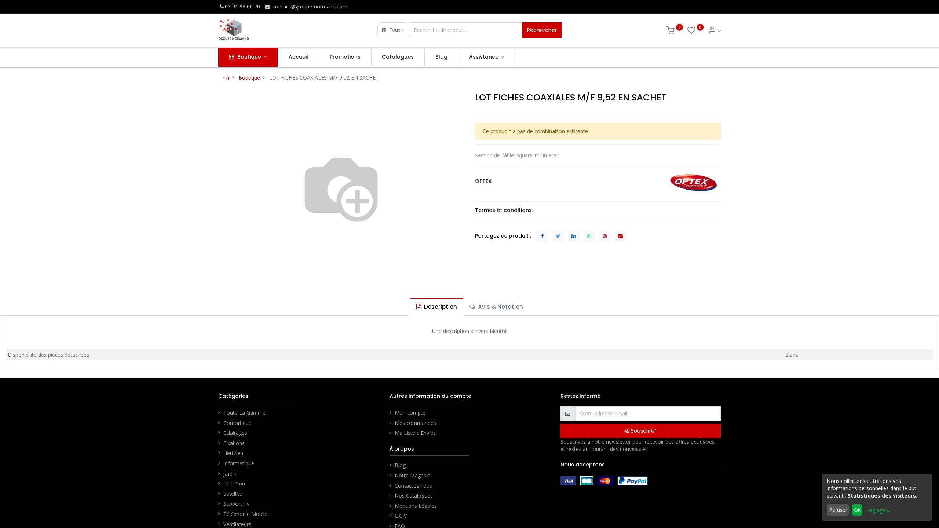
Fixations (234, 443)
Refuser (838, 509)
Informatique (238, 463)
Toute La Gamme (244, 412)
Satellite (232, 493)
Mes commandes (415, 422)
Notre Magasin (412, 475)
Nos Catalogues (414, 495)
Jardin (230, 473)
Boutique (249, 77)
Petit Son (234, 483)
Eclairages (235, 432)
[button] (393, 30)
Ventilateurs (237, 524)
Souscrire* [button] (643, 430)
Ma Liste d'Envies (415, 432)
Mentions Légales (416, 505)
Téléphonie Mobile (245, 513)
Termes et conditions (503, 210)
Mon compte (410, 412)
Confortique (237, 422)
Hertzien (233, 453)
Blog (400, 465)
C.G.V (401, 515)
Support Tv (236, 503)
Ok (857, 509)
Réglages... (878, 510)
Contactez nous (413, 485)
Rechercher (542, 30)
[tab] (436, 306)
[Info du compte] (714, 30)
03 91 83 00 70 (242, 6)
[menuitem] (298, 57)
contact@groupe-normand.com (309, 6)
